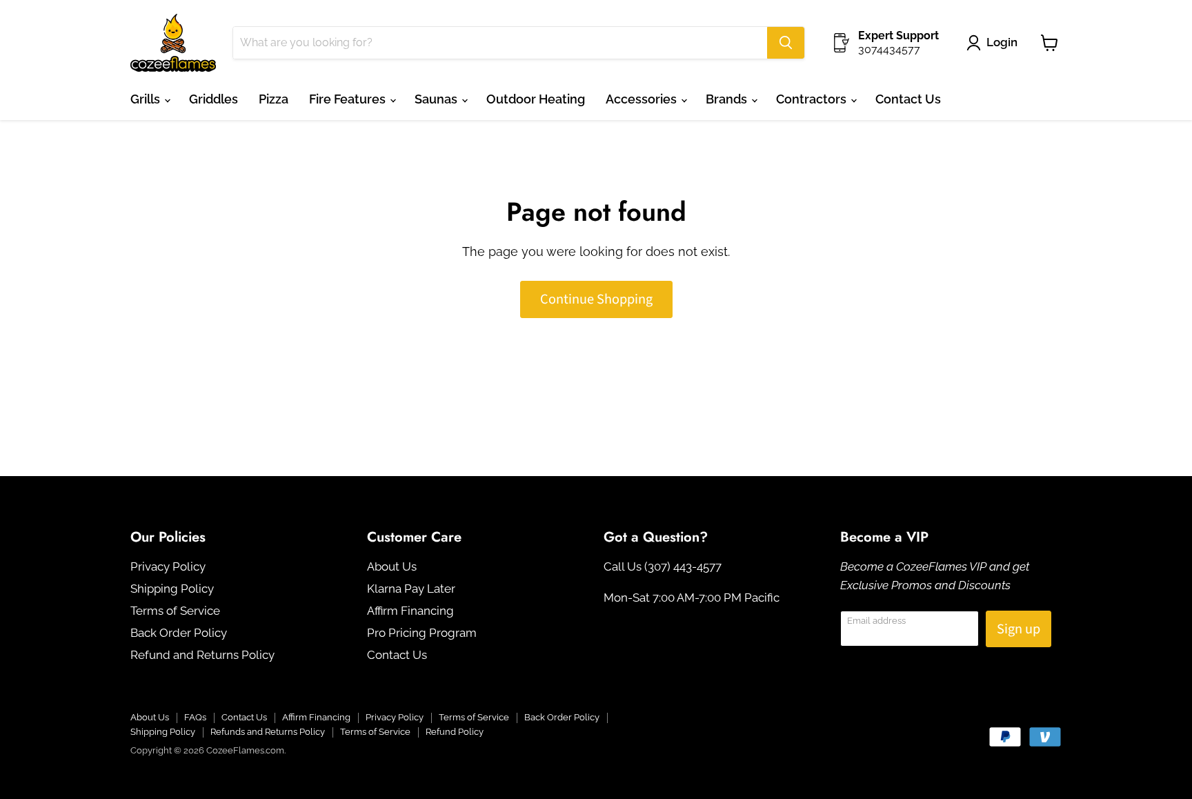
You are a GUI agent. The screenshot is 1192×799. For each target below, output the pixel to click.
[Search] (785, 43)
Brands (728, 99)
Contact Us (908, 99)
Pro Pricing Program (422, 633)
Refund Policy (455, 732)
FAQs (195, 717)
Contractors (812, 99)
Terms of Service (175, 611)
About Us (392, 566)
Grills (146, 99)
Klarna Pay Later (411, 588)
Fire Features (348, 99)
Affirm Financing (410, 611)
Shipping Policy (172, 588)
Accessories (642, 99)
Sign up (1018, 629)
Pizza (273, 99)
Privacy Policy (168, 566)
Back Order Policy (178, 633)
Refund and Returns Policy (202, 655)
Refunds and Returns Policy (267, 732)
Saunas (437, 99)
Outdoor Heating (535, 99)
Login (1001, 42)
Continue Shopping (596, 299)
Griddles (213, 99)
